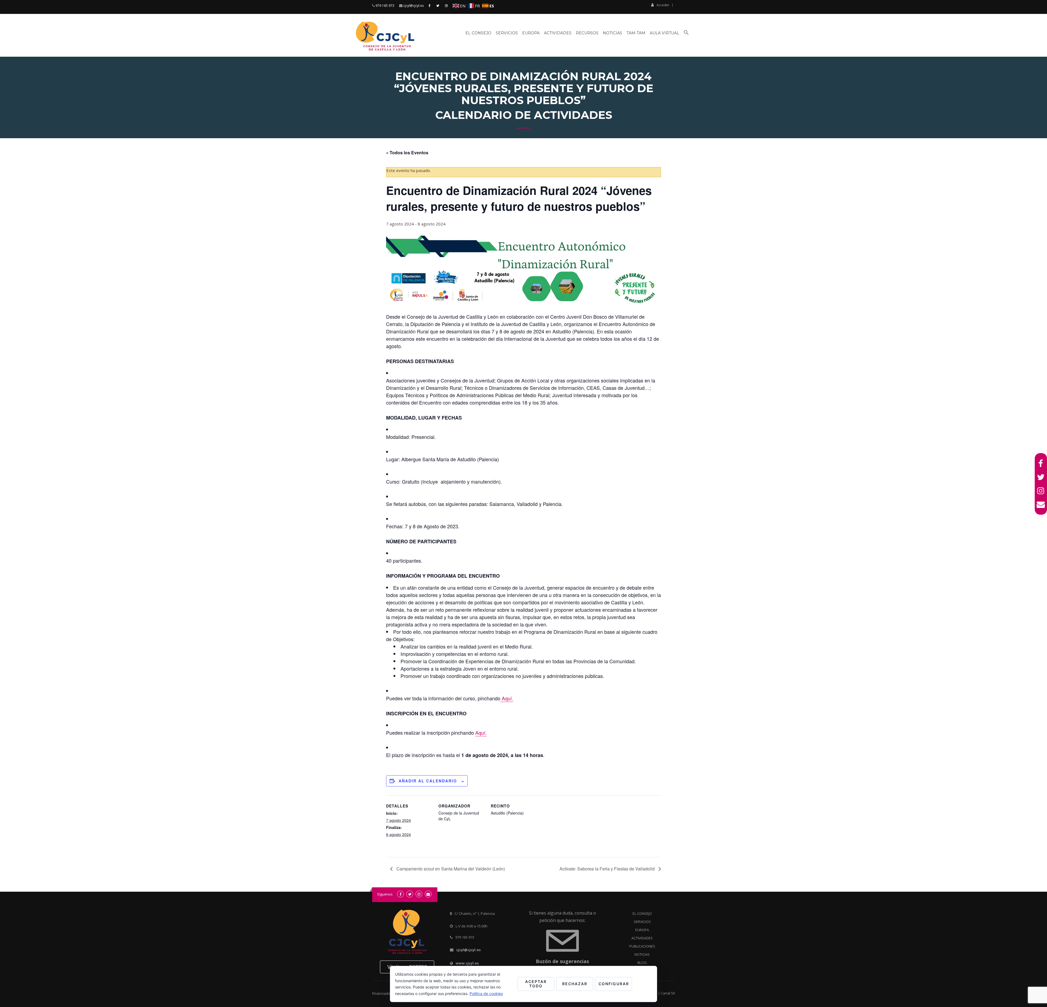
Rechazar (574, 983)
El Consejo (478, 33)
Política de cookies (486, 993)
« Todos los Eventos (407, 152)
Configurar (613, 983)
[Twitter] (1040, 477)
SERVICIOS (642, 921)
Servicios (507, 33)
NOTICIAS (642, 954)
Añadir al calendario (428, 780)
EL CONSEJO (642, 913)
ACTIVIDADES (642, 938)
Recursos (587, 33)
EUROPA (642, 929)
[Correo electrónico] (1040, 504)
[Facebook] (1040, 463)
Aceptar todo (536, 983)
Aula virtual (664, 33)
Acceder (663, 5)
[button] (686, 35)
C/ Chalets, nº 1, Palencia (475, 913)
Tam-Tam (636, 33)
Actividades (557, 33)
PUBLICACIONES (642, 946)
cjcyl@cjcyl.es (413, 5)
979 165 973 (384, 5)
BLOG (642, 962)
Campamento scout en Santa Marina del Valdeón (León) (450, 869)
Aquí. (506, 698)
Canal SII (668, 993)
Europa (531, 33)
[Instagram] (1040, 490)
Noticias (612, 33)
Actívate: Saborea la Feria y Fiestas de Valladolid (607, 869)
